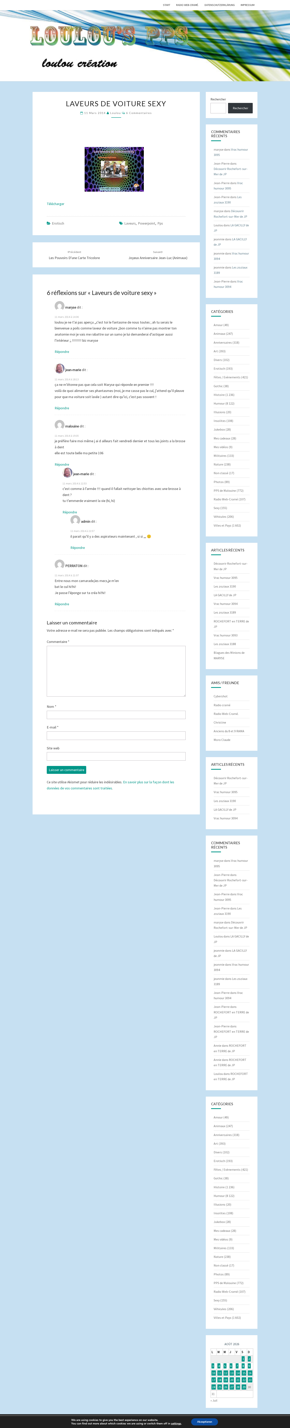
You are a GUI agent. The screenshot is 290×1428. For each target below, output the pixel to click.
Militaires (220, 456)
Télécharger (55, 203)
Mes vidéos (221, 447)
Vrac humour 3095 (226, 578)
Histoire (219, 395)
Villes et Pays (222, 525)
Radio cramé (222, 705)
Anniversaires (223, 342)
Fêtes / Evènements (227, 377)
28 (237, 1387)
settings (176, 1423)
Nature (218, 464)
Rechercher (218, 99)
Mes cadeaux (222, 438)
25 (219, 1387)
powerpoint (146, 223)
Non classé (221, 473)
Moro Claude (222, 740)
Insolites (220, 421)
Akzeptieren (204, 1422)
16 (250, 1373)
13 (231, 1373)
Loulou (115, 113)
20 (231, 1380)
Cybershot (221, 696)
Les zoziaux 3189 (225, 612)
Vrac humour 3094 (226, 604)
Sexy (217, 508)
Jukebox (219, 429)
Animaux (219, 334)
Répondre (62, 351)
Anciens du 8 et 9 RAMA (229, 731)
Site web (53, 748)
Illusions (219, 412)
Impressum (247, 5)
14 (237, 1373)
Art (216, 351)
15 (244, 1373)
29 (244, 1387)
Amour (218, 325)
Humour (219, 403)
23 (250, 1380)
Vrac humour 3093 (226, 635)
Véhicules (220, 517)
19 (225, 1380)
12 (225, 1373)
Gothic (218, 386)
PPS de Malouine (225, 490)
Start (166, 5)
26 (225, 1387)
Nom (51, 706)
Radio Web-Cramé (226, 499)
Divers (218, 360)
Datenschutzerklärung (220, 5)
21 (237, 1380)
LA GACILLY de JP (225, 595)
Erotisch (58, 223)
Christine (220, 722)
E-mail (53, 727)
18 (219, 1380)
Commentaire (58, 641)
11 (219, 1373)
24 (213, 1387)
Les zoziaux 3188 (225, 644)
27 (231, 1387)
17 (213, 1380)
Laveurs (130, 223)
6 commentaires (139, 113)
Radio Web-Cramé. (187, 5)
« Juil (213, 1400)
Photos (219, 482)
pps (160, 223)
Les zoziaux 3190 (225, 586)
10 (213, 1373)
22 (244, 1380)
